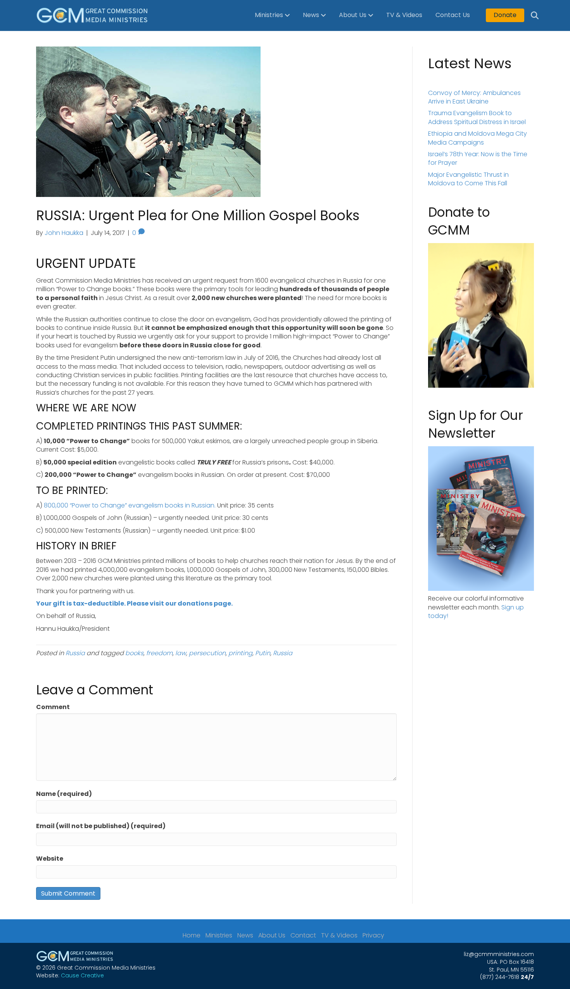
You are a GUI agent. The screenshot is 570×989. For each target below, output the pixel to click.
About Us (352, 14)
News (311, 14)
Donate (505, 14)
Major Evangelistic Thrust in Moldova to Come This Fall (468, 179)
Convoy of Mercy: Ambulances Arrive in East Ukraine (474, 97)
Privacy (373, 935)
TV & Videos (404, 14)
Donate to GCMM (459, 221)
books (134, 653)
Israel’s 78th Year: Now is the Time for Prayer (477, 158)
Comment (53, 707)
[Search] (529, 15)
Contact (303, 935)
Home (191, 935)
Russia (75, 653)
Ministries (269, 14)
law (180, 653)
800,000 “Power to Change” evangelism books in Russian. (130, 505)
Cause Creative (82, 975)
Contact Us (452, 14)
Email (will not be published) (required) (101, 826)
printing (240, 653)
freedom (159, 653)
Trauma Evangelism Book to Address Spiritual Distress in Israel (477, 117)
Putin (262, 653)
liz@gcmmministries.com (499, 954)
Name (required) (64, 794)
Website (49, 858)
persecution (207, 653)
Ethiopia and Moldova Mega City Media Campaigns (477, 138)
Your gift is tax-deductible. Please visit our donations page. (134, 603)
